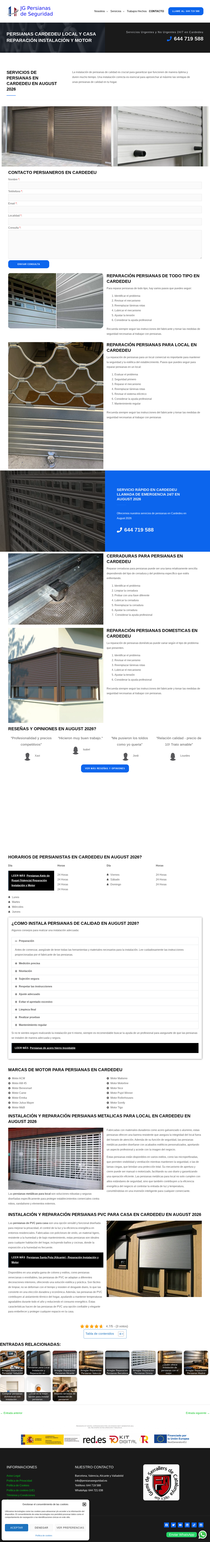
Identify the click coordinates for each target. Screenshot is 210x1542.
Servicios (115, 11)
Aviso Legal (13, 1475)
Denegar (41, 1527)
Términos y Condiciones (21, 1495)
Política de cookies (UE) (21, 1490)
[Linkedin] (187, 1525)
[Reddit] (201, 1525)
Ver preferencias (70, 1527)
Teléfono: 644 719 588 (88, 1485)
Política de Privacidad (19, 1480)
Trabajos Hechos (137, 11)
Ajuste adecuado (29, 994)
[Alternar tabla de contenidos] (119, 1334)
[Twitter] (173, 1525)
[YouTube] (180, 1525)
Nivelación (25, 971)
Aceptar (16, 1527)
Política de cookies (43, 1535)
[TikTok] (194, 1525)
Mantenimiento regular (33, 1025)
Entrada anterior (11, 1413)
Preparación (26, 941)
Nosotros (99, 11)
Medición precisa (29, 963)
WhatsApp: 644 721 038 (89, 1490)
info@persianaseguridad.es (91, 1480)
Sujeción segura (29, 978)
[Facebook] (166, 1525)
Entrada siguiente (198, 1413)
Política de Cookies (18, 1485)
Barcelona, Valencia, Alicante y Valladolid (99, 1475)
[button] (84, 1504)
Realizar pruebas (29, 1017)
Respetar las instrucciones (35, 986)
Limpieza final (27, 1009)
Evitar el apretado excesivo (35, 1001)
